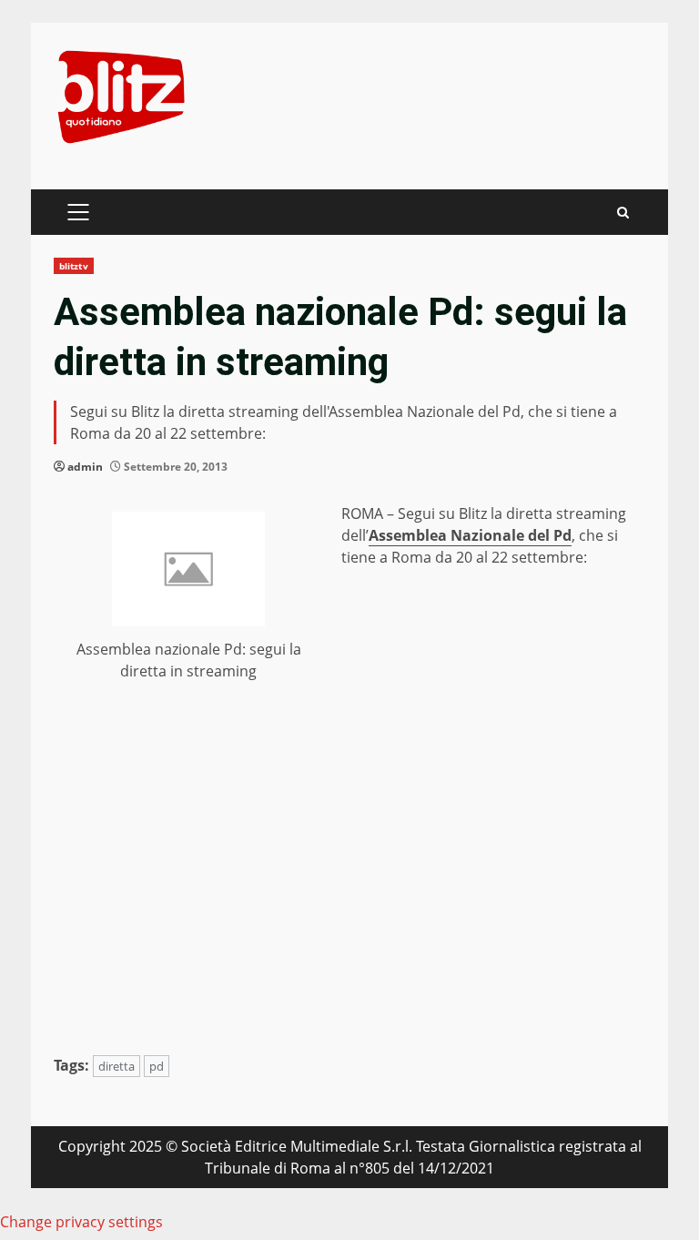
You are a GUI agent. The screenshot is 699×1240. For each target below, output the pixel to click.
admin (85, 466)
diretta (116, 1066)
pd (156, 1066)
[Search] (623, 212)
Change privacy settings (81, 1222)
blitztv (73, 265)
